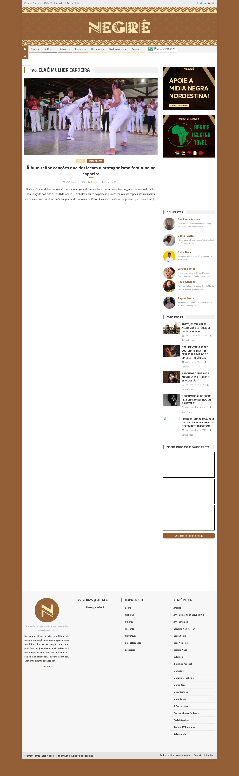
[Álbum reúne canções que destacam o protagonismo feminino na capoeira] (91, 116)
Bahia (80, 161)
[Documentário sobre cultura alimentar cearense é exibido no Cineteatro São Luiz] (171, 351)
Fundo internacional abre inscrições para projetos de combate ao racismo (198, 422)
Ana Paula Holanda (189, 219)
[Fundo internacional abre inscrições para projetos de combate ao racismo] (171, 423)
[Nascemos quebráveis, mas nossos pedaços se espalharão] (171, 377)
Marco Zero (179, 684)
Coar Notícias (180, 642)
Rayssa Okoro (186, 298)
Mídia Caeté (179, 699)
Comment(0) (110, 182)
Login (79, 3)
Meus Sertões (180, 692)
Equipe (70, 3)
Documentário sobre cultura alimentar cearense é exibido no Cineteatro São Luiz (195, 352)
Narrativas (96, 49)
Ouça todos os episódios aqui (189, 535)
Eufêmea (178, 656)
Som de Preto (95, 161)
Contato (59, 3)
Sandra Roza (187, 434)
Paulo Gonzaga (187, 282)
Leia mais (47, 666)
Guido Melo (184, 252)
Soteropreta (179, 734)
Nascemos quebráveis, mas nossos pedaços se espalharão (196, 377)
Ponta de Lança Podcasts (186, 713)
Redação (94, 182)
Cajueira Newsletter (184, 628)
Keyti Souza (187, 412)
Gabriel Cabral (186, 236)
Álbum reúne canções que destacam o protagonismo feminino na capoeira (91, 171)
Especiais (136, 49)
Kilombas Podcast (182, 663)
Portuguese (162, 48)
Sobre (34, 49)
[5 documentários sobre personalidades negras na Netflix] (171, 400)
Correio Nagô (180, 649)
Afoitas (177, 607)
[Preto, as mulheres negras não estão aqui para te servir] (171, 328)
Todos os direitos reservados (175, 755)
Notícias (48, 49)
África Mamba (180, 621)
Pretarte (79, 49)
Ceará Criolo (179, 635)
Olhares (63, 49)
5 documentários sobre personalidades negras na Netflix (196, 399)
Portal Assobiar (181, 720)
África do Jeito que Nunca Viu (188, 614)
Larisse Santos (186, 269)
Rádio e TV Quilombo (184, 727)
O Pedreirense (180, 706)
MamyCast (179, 670)
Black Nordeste (116, 49)
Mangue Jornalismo (183, 677)
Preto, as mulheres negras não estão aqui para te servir (196, 327)
